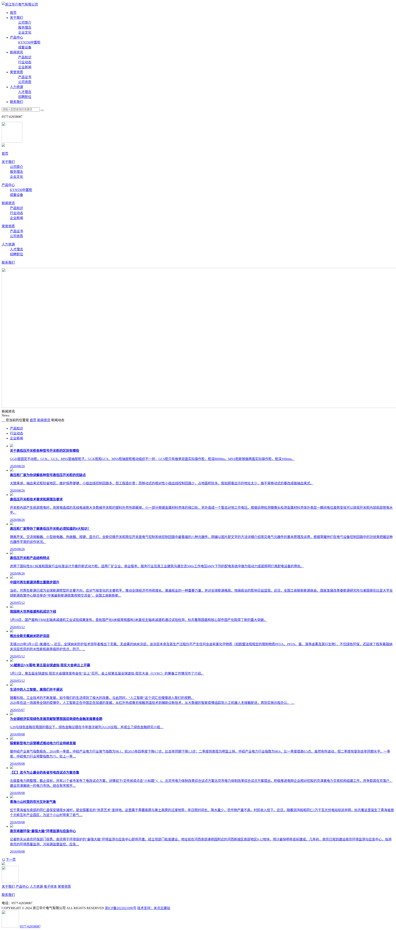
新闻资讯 (16, 52)
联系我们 (16, 102)
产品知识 (24, 57)
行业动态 (24, 62)
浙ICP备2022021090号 (120, 908)
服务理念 (24, 27)
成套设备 (24, 47)
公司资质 (24, 82)
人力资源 (16, 87)
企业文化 (24, 32)
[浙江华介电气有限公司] (20, 4)
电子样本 (50, 886)
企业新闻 (24, 67)
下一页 (11, 859)
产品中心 (16, 37)
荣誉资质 (16, 72)
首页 (13, 12)
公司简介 (24, 22)
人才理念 (24, 92)
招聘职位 (24, 97)
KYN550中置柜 (29, 42)
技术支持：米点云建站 (153, 908)
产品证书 (24, 77)
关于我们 (16, 17)
